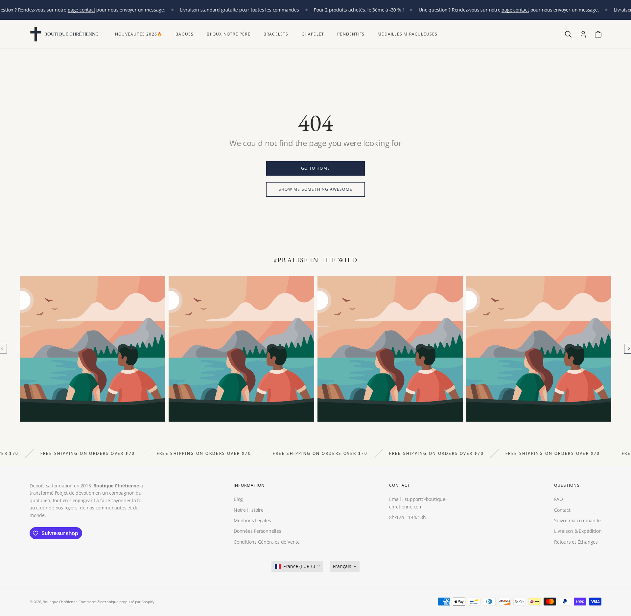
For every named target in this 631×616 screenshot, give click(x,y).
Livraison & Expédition (577, 531)
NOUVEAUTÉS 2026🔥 (138, 34)
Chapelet (313, 34)
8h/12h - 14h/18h (407, 517)
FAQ (558, 499)
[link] (315, 168)
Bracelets (276, 34)
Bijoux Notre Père (228, 34)
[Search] (568, 34)
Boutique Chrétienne (60, 601)
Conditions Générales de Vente (267, 542)
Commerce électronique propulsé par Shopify (116, 601)
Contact (562, 509)
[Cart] (598, 34)
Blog (238, 499)
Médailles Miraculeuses (407, 34)
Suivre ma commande (577, 520)
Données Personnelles (257, 531)
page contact (81, 10)
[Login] (583, 34)
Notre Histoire (249, 509)
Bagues (184, 34)
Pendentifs (350, 34)
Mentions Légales (252, 520)
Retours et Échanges (576, 542)
